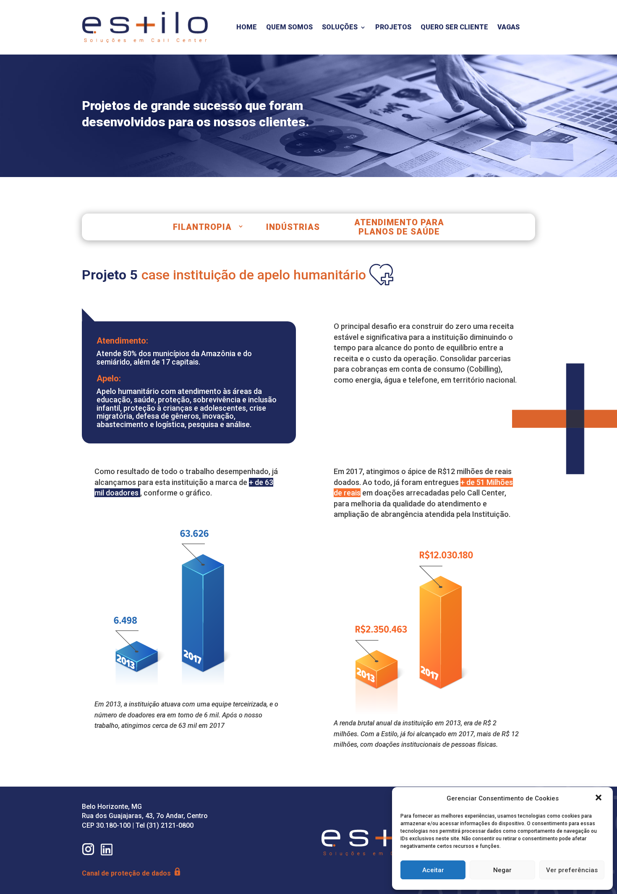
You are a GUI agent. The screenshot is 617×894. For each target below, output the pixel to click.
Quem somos (289, 27)
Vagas (508, 27)
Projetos (393, 27)
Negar (502, 870)
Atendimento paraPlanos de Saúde (399, 227)
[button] (599, 798)
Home (246, 27)
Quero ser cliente (454, 27)
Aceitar (433, 870)
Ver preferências (572, 870)
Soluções (340, 27)
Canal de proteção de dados (127, 873)
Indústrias (293, 227)
